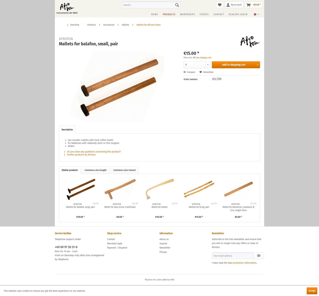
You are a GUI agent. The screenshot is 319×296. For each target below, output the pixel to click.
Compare (190, 72)
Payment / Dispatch (117, 247)
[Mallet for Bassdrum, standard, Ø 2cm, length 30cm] (238, 189)
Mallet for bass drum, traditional (120, 207)
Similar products (70, 170)
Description (67, 129)
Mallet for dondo (159, 207)
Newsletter (165, 247)
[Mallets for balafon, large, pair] (80, 189)
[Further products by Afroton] (250, 42)
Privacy (163, 251)
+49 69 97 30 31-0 (66, 247)
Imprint (163, 243)
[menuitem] (151, 5)
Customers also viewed (124, 170)
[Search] (177, 5)
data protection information (242, 262)
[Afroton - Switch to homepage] (67, 8)
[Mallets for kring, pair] (199, 189)
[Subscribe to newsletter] (259, 255)
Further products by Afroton (81, 154)
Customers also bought (95, 170)
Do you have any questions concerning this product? (93, 151)
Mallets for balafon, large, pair (80, 207)
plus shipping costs (203, 57)
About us (164, 239)
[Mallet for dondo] (159, 189)
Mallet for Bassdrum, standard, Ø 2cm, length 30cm (238, 209)
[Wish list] (219, 5)
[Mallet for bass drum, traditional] (120, 189)
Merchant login (114, 243)
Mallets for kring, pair (199, 207)
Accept (312, 290)
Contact (111, 239)
